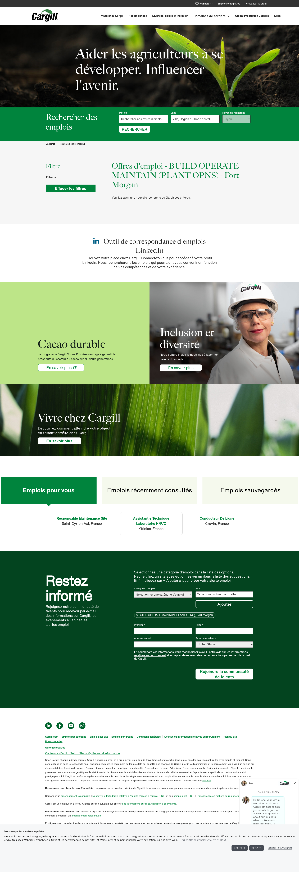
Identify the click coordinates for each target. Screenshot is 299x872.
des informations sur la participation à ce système (149, 803)
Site (198, 588)
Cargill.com (51, 736)
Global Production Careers (252, 16)
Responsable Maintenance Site (82, 518)
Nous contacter (53, 741)
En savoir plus (59, 367)
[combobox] (195, 119)
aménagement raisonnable (75, 796)
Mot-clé (123, 112)
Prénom (139, 624)
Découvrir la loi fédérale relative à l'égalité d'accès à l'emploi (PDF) (128, 796)
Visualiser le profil (256, 3)
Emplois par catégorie (74, 736)
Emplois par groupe (122, 736)
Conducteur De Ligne (217, 518)
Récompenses (138, 16)
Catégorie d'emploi (144, 588)
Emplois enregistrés (229, 3)
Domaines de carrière (209, 16)
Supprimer (136, 615)
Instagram (82, 725)
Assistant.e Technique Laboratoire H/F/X (151, 521)
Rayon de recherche (233, 112)
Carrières (50, 143)
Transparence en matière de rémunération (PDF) (223, 796)
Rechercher (134, 129)
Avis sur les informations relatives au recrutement (192, 736)
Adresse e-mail (144, 638)
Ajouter (224, 604)
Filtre (49, 177)
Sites (277, 16)
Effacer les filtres (70, 188)
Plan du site (230, 736)
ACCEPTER (239, 848)
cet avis (206, 780)
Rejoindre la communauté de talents (224, 674)
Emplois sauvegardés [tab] (250, 490)
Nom (199, 624)
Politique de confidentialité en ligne (204, 840)
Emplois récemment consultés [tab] (149, 490)
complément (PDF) (184, 796)
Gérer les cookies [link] (55, 747)
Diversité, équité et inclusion (170, 16)
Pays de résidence (207, 638)
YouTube (71, 725)
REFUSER (256, 848)
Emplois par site (99, 736)
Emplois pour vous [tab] (49, 490)
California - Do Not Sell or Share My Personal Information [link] (82, 753)
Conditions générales (149, 736)
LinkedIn (48, 725)
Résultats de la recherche (72, 143)
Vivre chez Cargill (112, 16)
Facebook (59, 725)
